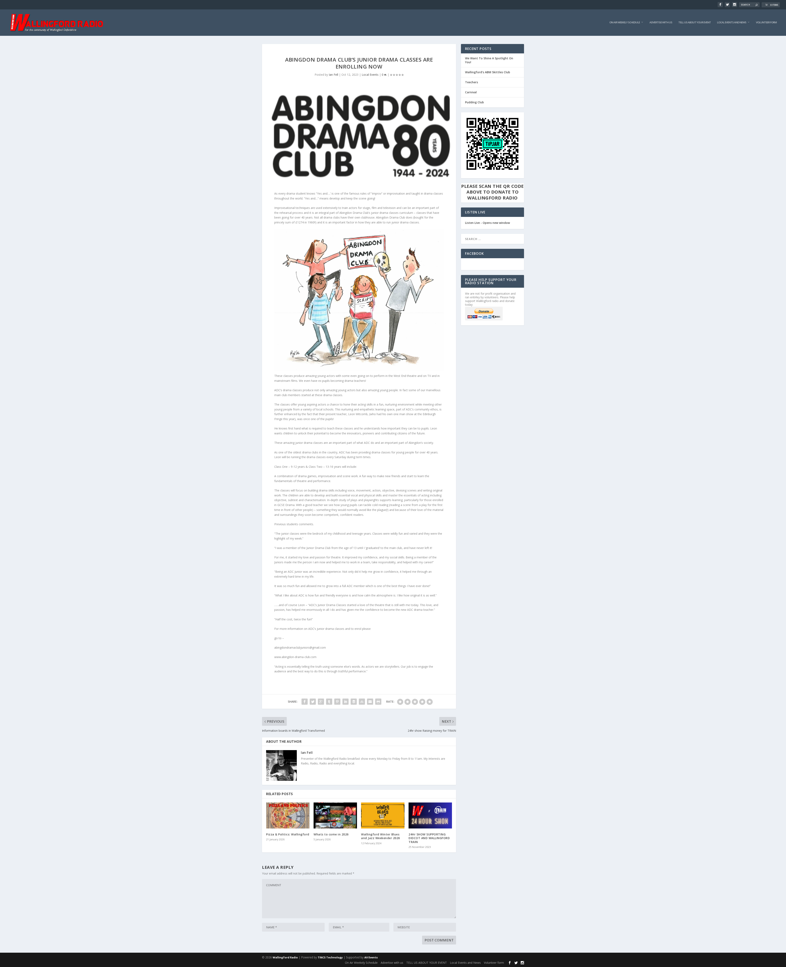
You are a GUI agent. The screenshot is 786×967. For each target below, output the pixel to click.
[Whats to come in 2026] (335, 815)
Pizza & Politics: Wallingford (287, 834)
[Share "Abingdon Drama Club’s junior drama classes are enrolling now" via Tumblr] (329, 702)
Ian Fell (333, 75)
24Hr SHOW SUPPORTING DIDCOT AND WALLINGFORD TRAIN (429, 838)
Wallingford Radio (285, 957)
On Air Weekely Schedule (624, 22)
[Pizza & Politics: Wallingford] (287, 815)
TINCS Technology (330, 957)
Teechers (471, 82)
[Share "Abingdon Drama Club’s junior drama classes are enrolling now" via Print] (378, 702)
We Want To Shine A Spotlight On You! (489, 60)
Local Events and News (731, 22)
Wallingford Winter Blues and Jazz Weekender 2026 (380, 836)
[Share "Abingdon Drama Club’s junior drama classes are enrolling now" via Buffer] (354, 702)
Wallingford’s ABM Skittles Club (487, 72)
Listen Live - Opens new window (487, 223)
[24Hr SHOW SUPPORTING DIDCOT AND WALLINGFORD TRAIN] (430, 815)
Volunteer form (766, 22)
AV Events (371, 957)
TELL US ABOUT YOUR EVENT (694, 22)
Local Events (370, 75)
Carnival (471, 92)
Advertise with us (660, 22)
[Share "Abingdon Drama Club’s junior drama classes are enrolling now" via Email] (370, 702)
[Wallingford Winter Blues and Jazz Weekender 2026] (382, 815)
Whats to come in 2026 (331, 834)
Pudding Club (474, 102)
